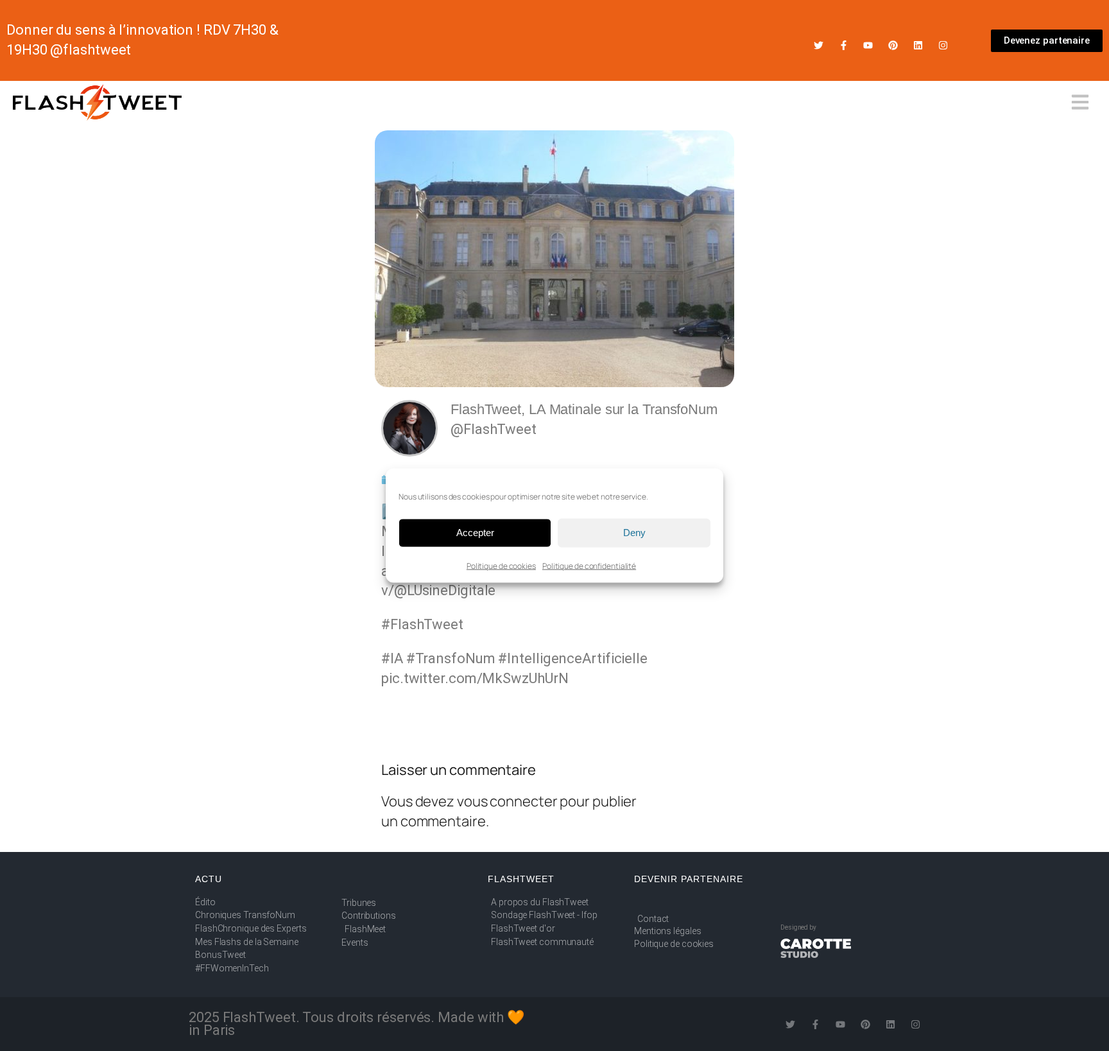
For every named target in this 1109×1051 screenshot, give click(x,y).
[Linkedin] (918, 45)
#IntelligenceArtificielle (573, 658)
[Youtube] (868, 45)
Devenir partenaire (688, 879)
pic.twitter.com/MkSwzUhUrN (474, 678)
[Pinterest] (893, 45)
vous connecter (507, 801)
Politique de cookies (501, 565)
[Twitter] (818, 45)
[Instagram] (943, 45)
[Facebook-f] (843, 45)
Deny (634, 532)
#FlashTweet (422, 624)
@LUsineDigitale (445, 590)
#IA (392, 658)
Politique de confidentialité (589, 565)
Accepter (475, 532)
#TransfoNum (450, 658)
